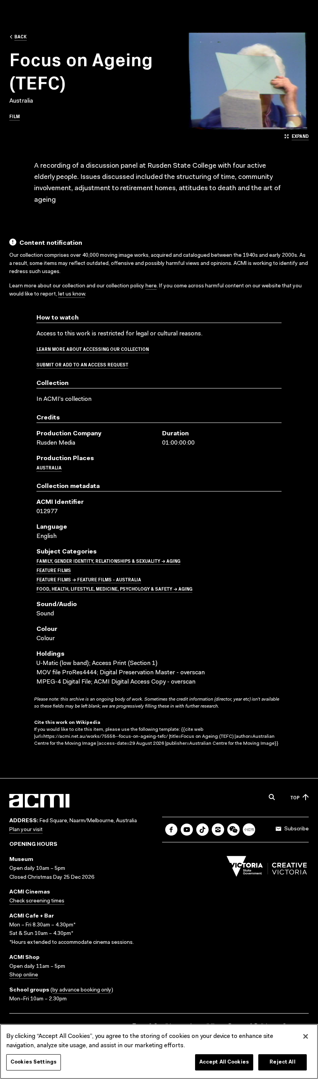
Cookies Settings (33, 1062)
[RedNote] (249, 829)
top (294, 797)
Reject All (282, 1062)
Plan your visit (26, 830)
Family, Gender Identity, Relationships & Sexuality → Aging (108, 560)
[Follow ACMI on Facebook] (171, 829)
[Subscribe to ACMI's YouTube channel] (187, 829)
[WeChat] (233, 829)
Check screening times (36, 901)
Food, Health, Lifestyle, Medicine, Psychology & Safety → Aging (114, 588)
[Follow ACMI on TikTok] (202, 829)
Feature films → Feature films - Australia (88, 579)
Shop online (23, 975)
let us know (71, 294)
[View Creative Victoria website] (267, 868)
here (151, 286)
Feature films (53, 570)
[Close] (305, 1036)
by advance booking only (81, 990)
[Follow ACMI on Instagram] (218, 829)
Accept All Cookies (224, 1062)
